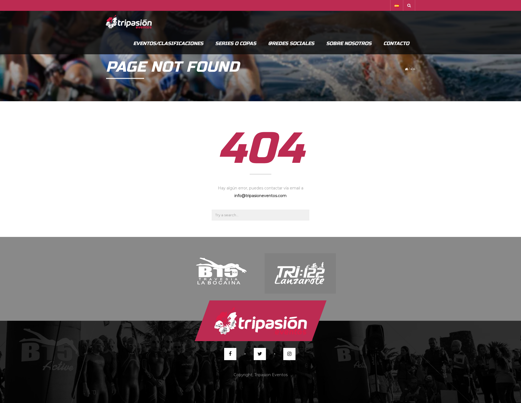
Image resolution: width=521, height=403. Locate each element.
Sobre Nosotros (348, 43)
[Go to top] (260, 320)
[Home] (129, 22)
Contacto (396, 43)
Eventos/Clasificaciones (168, 43)
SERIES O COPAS (235, 43)
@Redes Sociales (291, 43)
